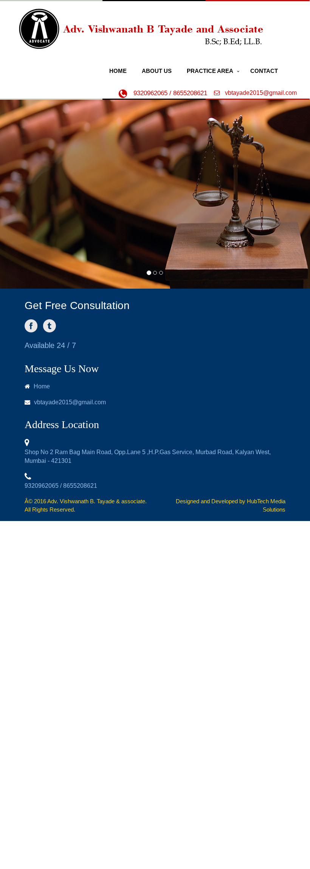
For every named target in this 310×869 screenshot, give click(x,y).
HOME (118, 71)
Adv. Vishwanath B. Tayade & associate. (97, 501)
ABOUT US (157, 71)
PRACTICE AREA (210, 71)
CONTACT (264, 71)
